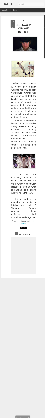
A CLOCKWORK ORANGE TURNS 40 (23, 26)
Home (14, 10)
